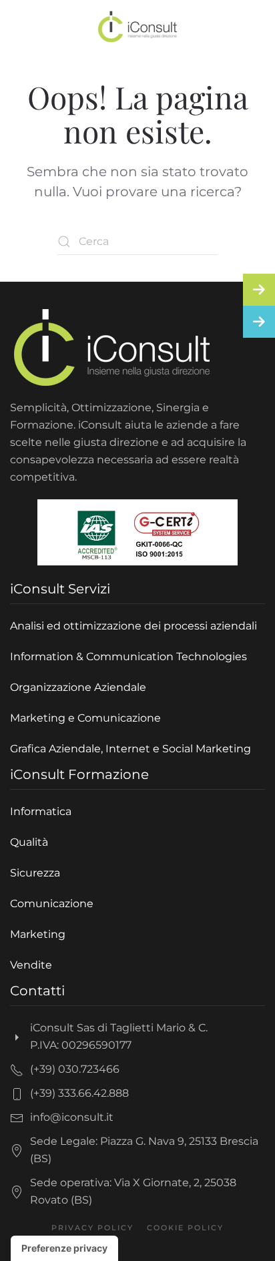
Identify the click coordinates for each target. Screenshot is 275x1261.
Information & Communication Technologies (128, 656)
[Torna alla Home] (137, 26)
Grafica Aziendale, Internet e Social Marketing (130, 748)
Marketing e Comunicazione (85, 718)
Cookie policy (185, 1227)
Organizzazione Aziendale (78, 687)
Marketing (37, 934)
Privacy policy (92, 1227)
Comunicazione (51, 903)
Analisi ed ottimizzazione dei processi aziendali (133, 625)
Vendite (31, 965)
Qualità (29, 842)
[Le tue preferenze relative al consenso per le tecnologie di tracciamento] (64, 1248)
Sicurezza (35, 872)
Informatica (40, 811)
